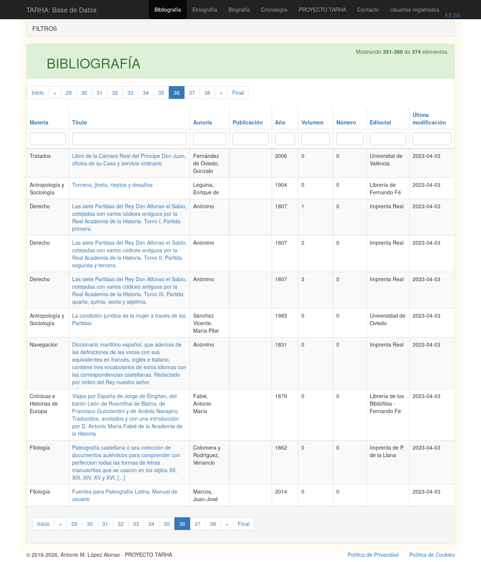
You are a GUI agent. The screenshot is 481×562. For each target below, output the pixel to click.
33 (130, 92)
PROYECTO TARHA (322, 9)
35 (161, 92)
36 (177, 92)
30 (84, 92)
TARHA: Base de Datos (61, 9)
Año (280, 122)
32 (115, 92)
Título (79, 122)
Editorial (380, 122)
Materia (39, 122)
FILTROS (44, 28)
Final (238, 92)
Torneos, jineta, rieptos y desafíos (112, 184)
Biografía (239, 9)
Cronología (274, 9)
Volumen (312, 122)
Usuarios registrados (414, 9)
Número (346, 122)
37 (192, 92)
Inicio (38, 92)
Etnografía (204, 9)
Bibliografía (167, 9)
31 (100, 92)
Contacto (368, 9)
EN (456, 15)
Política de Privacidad (373, 554)
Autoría (202, 122)
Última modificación (429, 118)
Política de (432, 554)
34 (146, 92)
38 (207, 92)
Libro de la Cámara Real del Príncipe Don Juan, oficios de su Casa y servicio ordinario (129, 159)
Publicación (248, 122)
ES (448, 15)
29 (69, 92)
